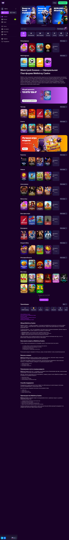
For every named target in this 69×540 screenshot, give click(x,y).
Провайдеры (60, 28)
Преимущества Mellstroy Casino (27, 319)
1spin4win (33, 309)
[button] (42, 25)
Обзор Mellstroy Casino (25, 314)
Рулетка (61, 35)
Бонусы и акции (23, 316)
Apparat (60, 309)
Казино (6, 12)
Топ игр (48, 35)
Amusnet (54, 309)
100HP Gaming (25, 309)
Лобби (23, 35)
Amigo (47, 309)
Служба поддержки (24, 318)
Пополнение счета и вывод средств (28, 317)
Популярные (31, 35)
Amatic (40, 309)
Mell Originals (40, 35)
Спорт (13, 12)
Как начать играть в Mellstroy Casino (28, 315)
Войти (6, 8)
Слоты (54, 35)
